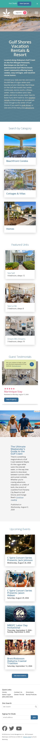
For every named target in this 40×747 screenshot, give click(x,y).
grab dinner (26, 105)
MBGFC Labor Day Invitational (17, 626)
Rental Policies (31, 694)
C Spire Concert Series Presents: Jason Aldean (19, 593)
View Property (11, 399)
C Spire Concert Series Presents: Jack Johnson (20, 559)
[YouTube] (19, 728)
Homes (10, 228)
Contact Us (18, 692)
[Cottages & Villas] (20, 189)
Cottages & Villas (15, 193)
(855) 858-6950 (7, 697)
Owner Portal (19, 694)
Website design (27, 737)
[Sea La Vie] (20, 293)
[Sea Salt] (20, 260)
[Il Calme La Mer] (20, 384)
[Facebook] (5, 728)
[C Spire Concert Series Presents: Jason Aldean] (20, 586)
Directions (30, 692)
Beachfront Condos (17, 161)
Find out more (16, 366)
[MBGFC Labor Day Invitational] (20, 621)
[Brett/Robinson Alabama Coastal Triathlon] (20, 654)
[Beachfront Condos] (20, 157)
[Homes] (20, 224)
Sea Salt (11, 273)
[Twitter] (12, 728)
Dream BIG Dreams (16, 338)
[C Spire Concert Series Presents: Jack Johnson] (20, 553)
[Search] (36, 707)
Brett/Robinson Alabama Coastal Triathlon (16, 661)
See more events (20, 676)
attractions (29, 108)
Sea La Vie (12, 306)
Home (4, 692)
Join (34, 717)
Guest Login (6, 694)
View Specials (24, 3)
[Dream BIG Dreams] (20, 326)
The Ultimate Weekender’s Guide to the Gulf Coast (18, 450)
